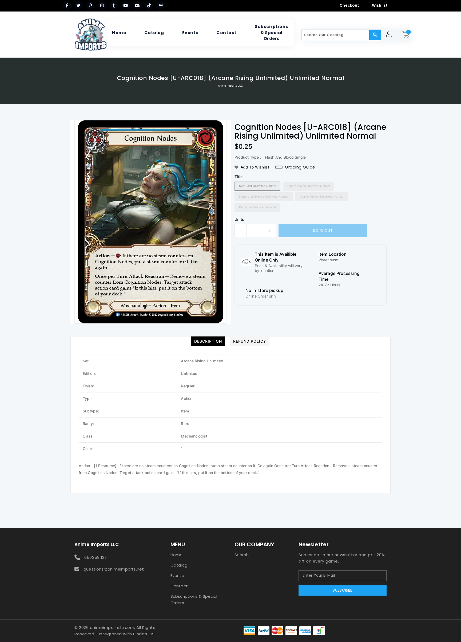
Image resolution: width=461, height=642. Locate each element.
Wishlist (380, 5)
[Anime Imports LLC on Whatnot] (161, 5)
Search (242, 554)
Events (177, 575)
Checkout (349, 5)
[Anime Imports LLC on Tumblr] (114, 5)
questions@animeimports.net (114, 569)
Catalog (178, 565)
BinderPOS (144, 634)
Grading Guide (300, 167)
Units (239, 219)
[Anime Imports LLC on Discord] (137, 5)
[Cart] (406, 35)
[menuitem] (119, 33)
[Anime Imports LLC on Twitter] (79, 5)
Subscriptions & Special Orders (193, 599)
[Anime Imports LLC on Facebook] (67, 5)
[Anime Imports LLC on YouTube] (126, 5)
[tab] (208, 341)
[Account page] (389, 35)
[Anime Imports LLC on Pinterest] (90, 5)
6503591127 (95, 557)
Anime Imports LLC (230, 85)
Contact (179, 586)
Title (239, 176)
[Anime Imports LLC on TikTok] (149, 5)
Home (176, 554)
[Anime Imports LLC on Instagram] (102, 5)
